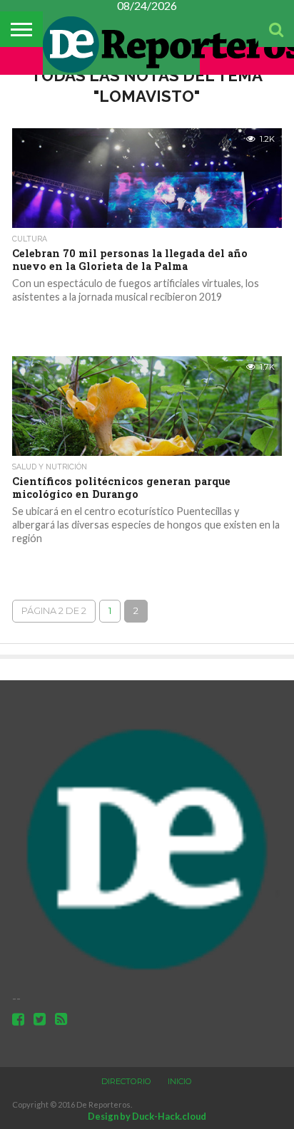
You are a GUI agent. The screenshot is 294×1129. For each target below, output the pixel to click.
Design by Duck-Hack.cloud (147, 1116)
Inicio (180, 1081)
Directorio (126, 1081)
